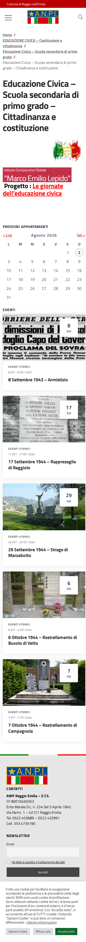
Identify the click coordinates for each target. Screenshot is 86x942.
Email (10, 844)
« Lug (7, 235)
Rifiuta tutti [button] (43, 931)
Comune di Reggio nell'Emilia (26, 4)
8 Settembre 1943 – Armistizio (38, 379)
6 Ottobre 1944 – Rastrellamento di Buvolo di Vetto (42, 640)
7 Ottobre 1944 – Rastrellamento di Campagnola (42, 728)
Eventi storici (19, 367)
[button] (80, 17)
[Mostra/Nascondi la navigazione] (8, 17)
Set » (81, 235)
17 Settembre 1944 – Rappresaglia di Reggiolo (42, 464)
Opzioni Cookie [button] (17, 931)
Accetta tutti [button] (66, 931)
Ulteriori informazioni (41, 922)
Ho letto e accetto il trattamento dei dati (38, 862)
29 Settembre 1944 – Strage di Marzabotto (38, 552)
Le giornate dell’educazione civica (33, 189)
